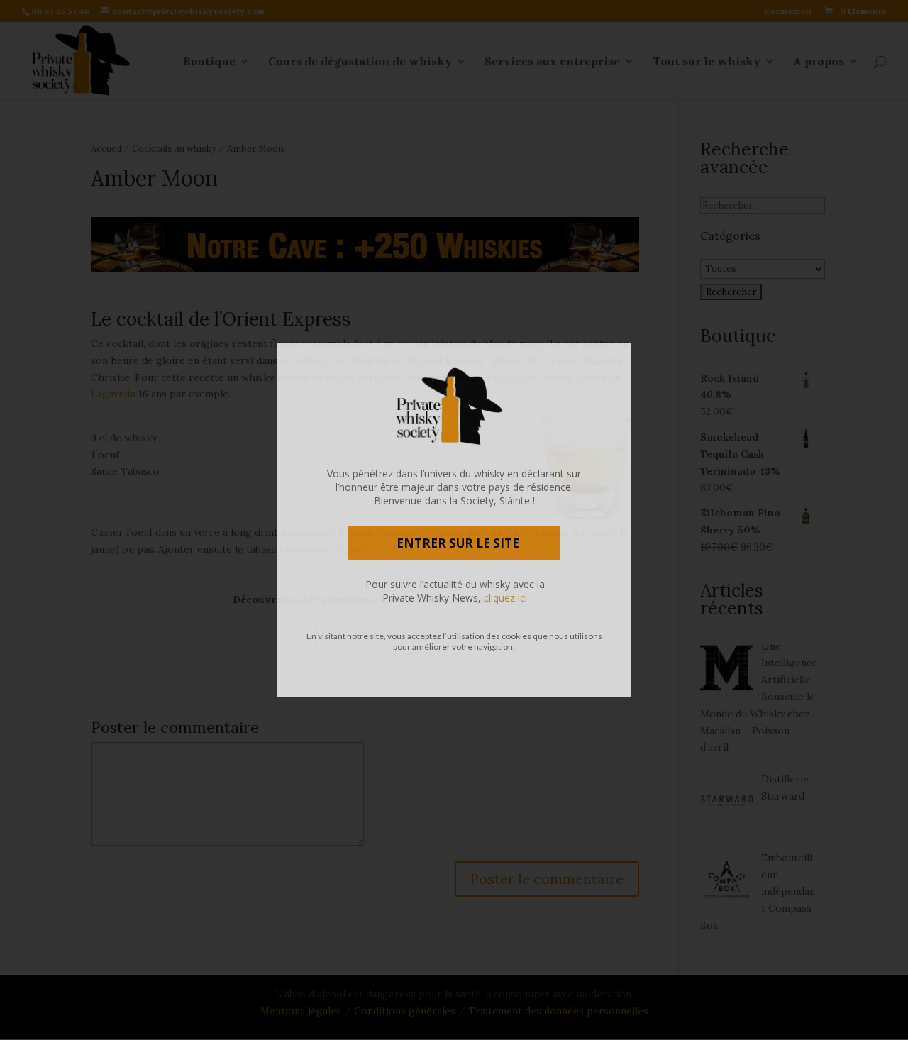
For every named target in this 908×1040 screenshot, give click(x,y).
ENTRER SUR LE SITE (458, 543)
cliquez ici (505, 597)
